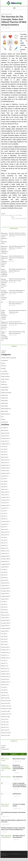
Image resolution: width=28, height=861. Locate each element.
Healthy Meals (4, 400)
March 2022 (4, 529)
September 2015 (5, 714)
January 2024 (4, 494)
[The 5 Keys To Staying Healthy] (6, 804)
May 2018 (3, 639)
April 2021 (3, 545)
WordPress (19, 853)
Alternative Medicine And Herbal (8, 357)
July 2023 (3, 510)
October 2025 (4, 441)
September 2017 (5, 657)
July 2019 (3, 601)
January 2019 (4, 617)
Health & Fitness (5, 373)
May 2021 (3, 542)
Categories (3, 350)
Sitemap (3, 747)
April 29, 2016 (16, 839)
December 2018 (4, 620)
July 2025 (3, 446)
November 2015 (5, 708)
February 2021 (4, 550)
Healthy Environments (6, 392)
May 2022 (3, 526)
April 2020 (3, 577)
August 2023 (4, 508)
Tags (22, 754)
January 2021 (4, 553)
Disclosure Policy (5, 749)
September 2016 (5, 682)
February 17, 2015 (5, 816)
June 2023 (3, 513)
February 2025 (4, 459)
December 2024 (4, 465)
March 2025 (4, 457)
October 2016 (4, 679)
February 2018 (4, 647)
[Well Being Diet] (6, 793)
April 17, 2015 (16, 788)
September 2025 (5, 443)
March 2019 (4, 612)
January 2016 (4, 703)
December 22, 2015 (17, 761)
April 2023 (3, 518)
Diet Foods (3, 365)
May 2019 (3, 607)
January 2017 (4, 671)
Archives (3, 352)
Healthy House (4, 397)
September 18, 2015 (17, 808)
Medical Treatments (5, 414)
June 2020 (3, 572)
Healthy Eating (4, 389)
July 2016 (3, 687)
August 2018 (4, 631)
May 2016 (3, 692)
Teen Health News (17, 776)
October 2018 (4, 625)
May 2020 (3, 574)
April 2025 (3, 454)
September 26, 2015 (5, 824)
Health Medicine (5, 387)
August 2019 (4, 599)
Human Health (4, 406)
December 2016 (4, 673)
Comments (14, 754)
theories (20, 31)
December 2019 (4, 588)
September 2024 (5, 473)
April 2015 (3, 727)
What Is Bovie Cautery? (19, 758)
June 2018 (3, 636)
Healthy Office (4, 403)
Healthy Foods (4, 395)
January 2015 (4, 735)
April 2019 (3, 609)
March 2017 (4, 665)
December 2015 (4, 706)
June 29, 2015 (16, 772)
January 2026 (4, 435)
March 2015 (4, 730)
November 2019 (5, 591)
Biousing (3, 854)
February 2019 (4, 615)
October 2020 (4, 561)
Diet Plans (3, 368)
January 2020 (4, 585)
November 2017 (5, 652)
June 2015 (3, 722)
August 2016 (4, 684)
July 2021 (3, 537)
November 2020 (5, 558)
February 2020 (4, 582)
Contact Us (3, 745)
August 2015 (4, 716)
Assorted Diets (4, 360)
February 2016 (4, 700)
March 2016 (4, 697)
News (2, 416)
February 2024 (4, 492)
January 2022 (4, 534)
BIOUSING (14, 853)
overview (14, 31)
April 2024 (3, 486)
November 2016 (5, 676)
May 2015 (3, 724)
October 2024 (4, 470)
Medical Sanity (4, 411)
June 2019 (3, 604)
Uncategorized (4, 422)
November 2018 (5, 623)
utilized (24, 31)
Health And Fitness (5, 376)
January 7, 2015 (16, 796)
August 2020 (4, 566)
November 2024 (5, 468)
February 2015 (4, 732)
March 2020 (4, 580)
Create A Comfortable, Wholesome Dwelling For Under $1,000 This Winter (19, 785)
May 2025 (3, 451)
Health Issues (4, 384)
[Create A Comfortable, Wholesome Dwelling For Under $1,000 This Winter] (6, 783)
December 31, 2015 (6, 27)
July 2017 (3, 660)
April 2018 (3, 641)
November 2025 (5, 438)
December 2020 (4, 556)
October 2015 (4, 711)
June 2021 (3, 540)
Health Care (4, 381)
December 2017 (4, 649)
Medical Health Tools (6, 13)
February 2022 (4, 532)
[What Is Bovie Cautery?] (6, 758)
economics (10, 31)
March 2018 (4, 644)
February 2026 (4, 433)
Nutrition (3, 419)
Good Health (4, 371)
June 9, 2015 (4, 831)
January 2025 (4, 462)
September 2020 (5, 564)
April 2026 (3, 427)
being (2, 31)
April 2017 (3, 663)
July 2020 (3, 569)
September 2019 (5, 596)
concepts (6, 31)
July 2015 (3, 719)
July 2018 (3, 633)
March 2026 (4, 430)
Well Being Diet (17, 793)
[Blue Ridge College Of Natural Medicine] (6, 835)
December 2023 (4, 497)
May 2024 (3, 484)
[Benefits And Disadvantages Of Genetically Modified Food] (6, 765)
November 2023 (5, 500)
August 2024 (4, 476)
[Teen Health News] (6, 776)
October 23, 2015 (16, 779)
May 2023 (3, 516)
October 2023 (4, 502)
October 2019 (4, 593)
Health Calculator (5, 379)
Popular (5, 754)
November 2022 (5, 521)
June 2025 (3, 449)
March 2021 (4, 548)
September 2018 (5, 628)
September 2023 (5, 505)
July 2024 (3, 478)
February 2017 (4, 668)
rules (18, 31)
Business (3, 363)
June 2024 (3, 481)
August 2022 (4, 524)
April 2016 (3, 695)
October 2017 (4, 655)
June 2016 (3, 690)
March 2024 (4, 489)
